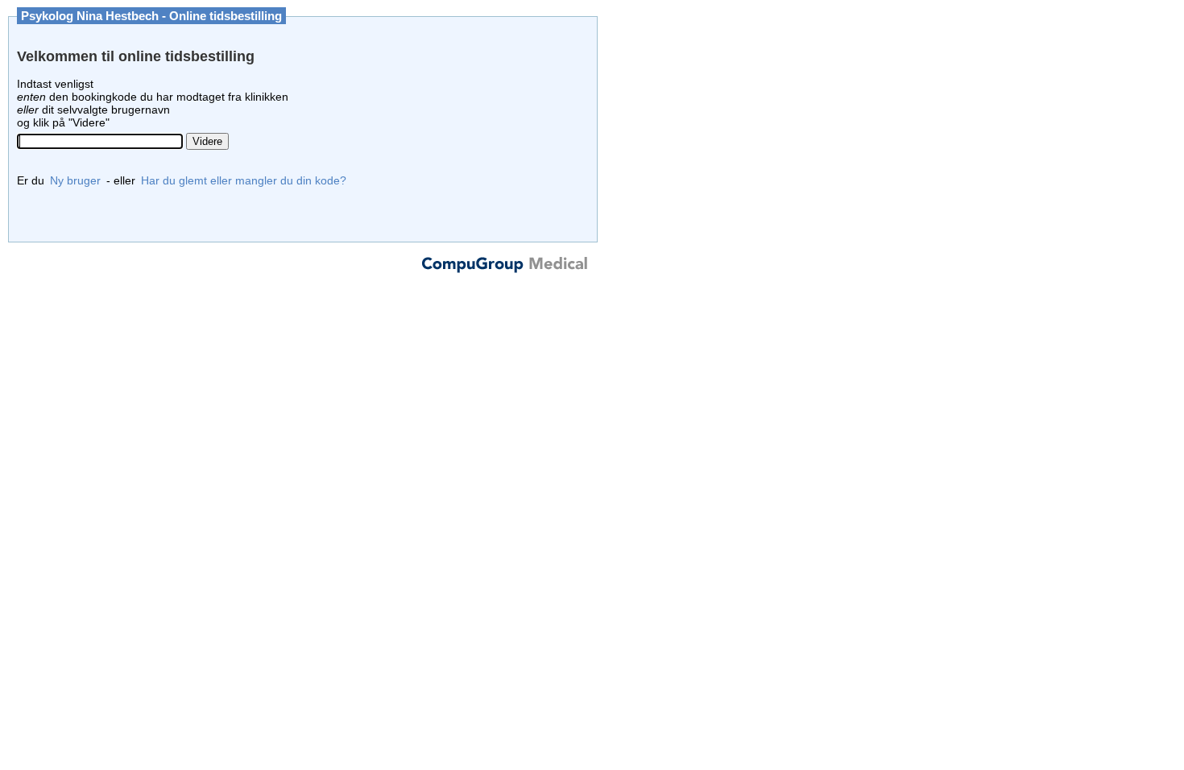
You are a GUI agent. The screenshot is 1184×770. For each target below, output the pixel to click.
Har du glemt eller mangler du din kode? (243, 180)
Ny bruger (75, 180)
